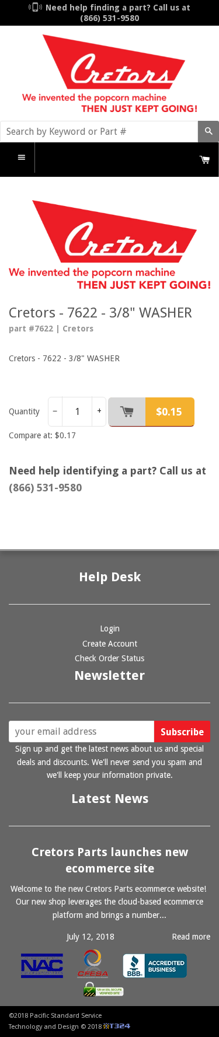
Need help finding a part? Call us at (118, 13)
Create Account (109, 643)
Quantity (24, 411)
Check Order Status (109, 658)
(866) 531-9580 (45, 487)
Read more (191, 936)
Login (110, 628)
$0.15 (169, 412)
